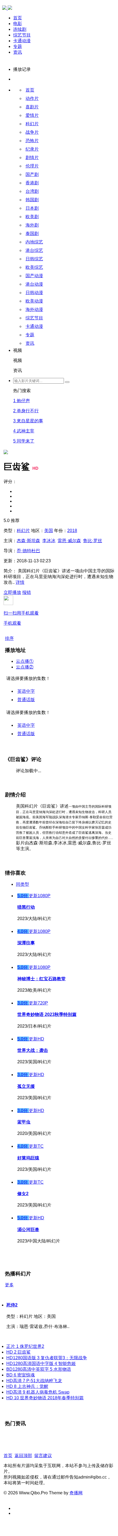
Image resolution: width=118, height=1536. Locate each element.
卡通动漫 (22, 40)
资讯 (17, 52)
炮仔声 (21, 400)
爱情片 (32, 115)
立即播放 (12, 592)
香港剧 (32, 183)
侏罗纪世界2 (25, 1346)
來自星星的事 (28, 421)
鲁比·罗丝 (92, 540)
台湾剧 (32, 191)
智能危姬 (41, 1363)
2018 (72, 530)
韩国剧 (32, 199)
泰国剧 (32, 233)
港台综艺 (34, 250)
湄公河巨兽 (28, 1229)
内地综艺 (34, 242)
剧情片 (32, 157)
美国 (48, 530)
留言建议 (43, 1455)
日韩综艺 (34, 258)
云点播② (24, 667)
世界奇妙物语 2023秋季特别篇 (47, 1014)
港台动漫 (34, 284)
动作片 (32, 98)
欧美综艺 (34, 267)
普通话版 (26, 699)
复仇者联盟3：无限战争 (46, 1357)
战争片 (32, 132)
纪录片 (32, 149)
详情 (20, 582)
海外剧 (32, 225)
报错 (26, 592)
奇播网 (76, 1493)
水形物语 (38, 1369)
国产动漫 (34, 275)
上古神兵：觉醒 (27, 1386)
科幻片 (32, 123)
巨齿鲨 (18, 1352)
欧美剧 (32, 216)
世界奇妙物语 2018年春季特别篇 (45, 1397)
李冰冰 (48, 540)
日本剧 (32, 208)
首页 (17, 18)
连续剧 (19, 29)
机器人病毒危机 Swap (37, 1392)
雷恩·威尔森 (69, 540)
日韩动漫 (34, 292)
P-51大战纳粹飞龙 (34, 1380)
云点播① (24, 661)
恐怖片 (32, 140)
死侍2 (12, 1305)
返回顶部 (23, 1455)
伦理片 (32, 166)
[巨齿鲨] (6, 370)
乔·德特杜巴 (28, 550)
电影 (17, 23)
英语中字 (26, 691)
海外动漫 (34, 309)
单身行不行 (26, 410)
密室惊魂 (20, 1375)
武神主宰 (23, 431)
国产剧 (32, 174)
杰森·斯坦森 (28, 540)
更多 (9, 1284)
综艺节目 (22, 35)
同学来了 (23, 441)
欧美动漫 (34, 301)
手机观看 (21, 618)
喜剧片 (32, 107)
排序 (9, 638)
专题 (17, 46)
